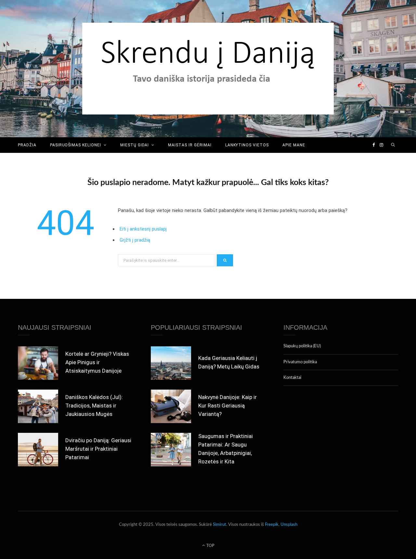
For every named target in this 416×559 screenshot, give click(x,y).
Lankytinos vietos (247, 145)
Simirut (219, 525)
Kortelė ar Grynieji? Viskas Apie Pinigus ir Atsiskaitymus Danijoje (97, 362)
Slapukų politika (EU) (302, 346)
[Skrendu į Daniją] (208, 68)
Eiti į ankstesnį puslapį (143, 229)
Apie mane (293, 145)
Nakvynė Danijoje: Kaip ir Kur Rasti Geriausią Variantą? (227, 405)
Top (209, 546)
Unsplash (288, 525)
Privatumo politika (300, 362)
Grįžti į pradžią (135, 240)
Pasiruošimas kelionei (75, 145)
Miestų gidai (134, 145)
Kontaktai (292, 378)
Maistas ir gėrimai (189, 145)
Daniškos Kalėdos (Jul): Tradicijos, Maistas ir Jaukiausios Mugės (94, 405)
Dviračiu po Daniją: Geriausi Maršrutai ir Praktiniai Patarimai (98, 448)
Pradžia (27, 145)
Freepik (272, 525)
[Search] (393, 145)
